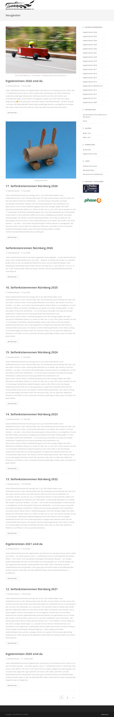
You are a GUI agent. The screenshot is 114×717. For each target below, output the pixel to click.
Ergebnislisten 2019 (90, 61)
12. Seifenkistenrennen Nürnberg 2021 (32, 589)
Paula (85, 121)
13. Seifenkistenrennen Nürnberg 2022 (32, 479)
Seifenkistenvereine (90, 166)
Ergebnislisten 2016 (90, 73)
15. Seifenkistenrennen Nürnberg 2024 (32, 352)
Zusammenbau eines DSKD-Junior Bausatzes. (95, 116)
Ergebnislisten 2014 (90, 82)
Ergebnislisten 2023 (90, 45)
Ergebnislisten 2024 (90, 40)
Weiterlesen (12, 113)
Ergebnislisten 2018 (90, 65)
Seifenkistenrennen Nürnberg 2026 (29, 248)
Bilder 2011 (87, 137)
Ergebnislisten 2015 (90, 78)
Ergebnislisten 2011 (90, 98)
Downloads (87, 150)
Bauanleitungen (88, 170)
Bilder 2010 (87, 133)
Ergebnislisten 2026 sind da (24, 81)
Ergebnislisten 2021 (90, 53)
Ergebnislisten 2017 (90, 69)
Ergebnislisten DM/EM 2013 (93, 86)
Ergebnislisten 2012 (90, 94)
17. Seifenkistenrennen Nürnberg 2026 (32, 186)
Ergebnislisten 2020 (90, 57)
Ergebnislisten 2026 (90, 32)
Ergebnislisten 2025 (90, 36)
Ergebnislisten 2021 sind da (24, 544)
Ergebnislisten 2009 (90, 102)
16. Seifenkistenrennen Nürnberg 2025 (32, 287)
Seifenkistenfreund (13, 86)
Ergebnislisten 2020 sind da (24, 654)
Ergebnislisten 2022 (90, 49)
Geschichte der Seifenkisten (93, 174)
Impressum (104, 714)
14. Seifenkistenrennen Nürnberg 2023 (32, 414)
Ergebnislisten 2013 (90, 90)
